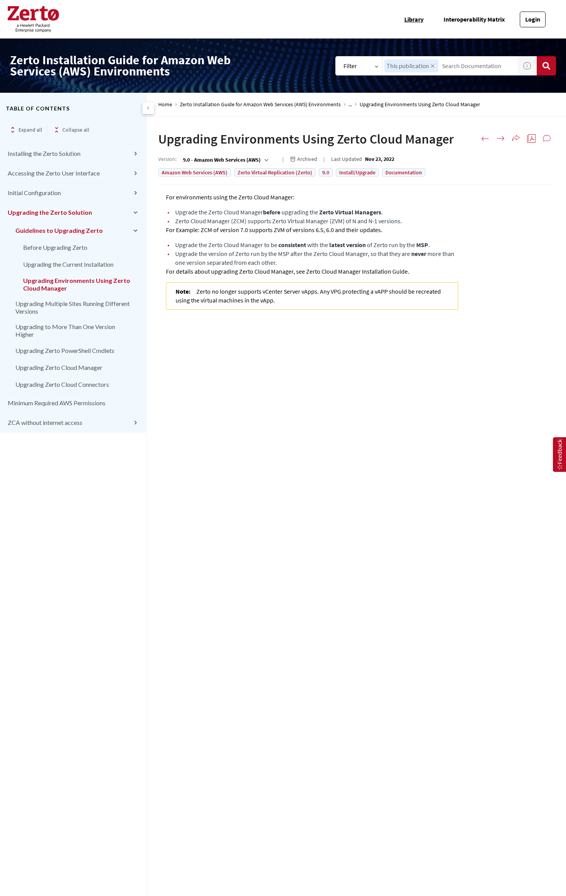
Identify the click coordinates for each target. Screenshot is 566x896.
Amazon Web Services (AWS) (195, 172)
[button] (432, 66)
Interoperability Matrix (474, 19)
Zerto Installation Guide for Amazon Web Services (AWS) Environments (260, 104)
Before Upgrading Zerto (55, 247)
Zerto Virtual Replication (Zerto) (275, 172)
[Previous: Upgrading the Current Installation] (485, 138)
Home (165, 104)
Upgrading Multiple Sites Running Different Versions (72, 307)
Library (414, 19)
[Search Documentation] (546, 65)
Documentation (403, 172)
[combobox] (449, 65)
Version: (167, 158)
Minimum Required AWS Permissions (56, 402)
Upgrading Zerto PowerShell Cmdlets (64, 350)
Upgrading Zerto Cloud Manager (58, 367)
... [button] (350, 104)
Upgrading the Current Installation (68, 264)
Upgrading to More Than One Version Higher (65, 330)
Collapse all (75, 129)
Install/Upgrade (357, 172)
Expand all (30, 129)
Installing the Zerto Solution (44, 153)
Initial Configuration (34, 192)
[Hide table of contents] (148, 108)
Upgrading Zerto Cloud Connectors (62, 384)
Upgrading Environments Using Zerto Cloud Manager (76, 284)
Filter (350, 66)
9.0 (325, 172)
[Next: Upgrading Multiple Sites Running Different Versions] (500, 138)
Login (532, 19)
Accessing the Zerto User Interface (54, 173)
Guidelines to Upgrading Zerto (59, 230)
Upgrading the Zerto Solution (50, 212)
